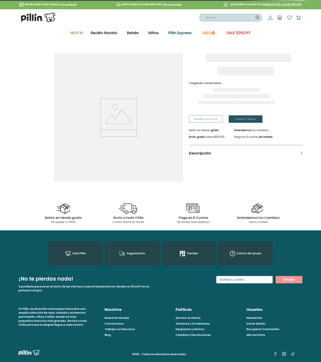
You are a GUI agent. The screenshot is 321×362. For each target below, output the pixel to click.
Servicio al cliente (188, 318)
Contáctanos (114, 323)
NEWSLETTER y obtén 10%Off (282, 4)
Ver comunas (172, 4)
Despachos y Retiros (190, 329)
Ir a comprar (68, 4)
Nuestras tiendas (117, 318)
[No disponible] (206, 119)
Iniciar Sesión (256, 323)
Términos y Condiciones (193, 323)
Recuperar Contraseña (263, 329)
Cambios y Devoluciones (193, 335)
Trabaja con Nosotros (120, 329)
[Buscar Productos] (257, 17)
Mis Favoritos (256, 335)
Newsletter (254, 318)
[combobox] (231, 17)
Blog (108, 335)
